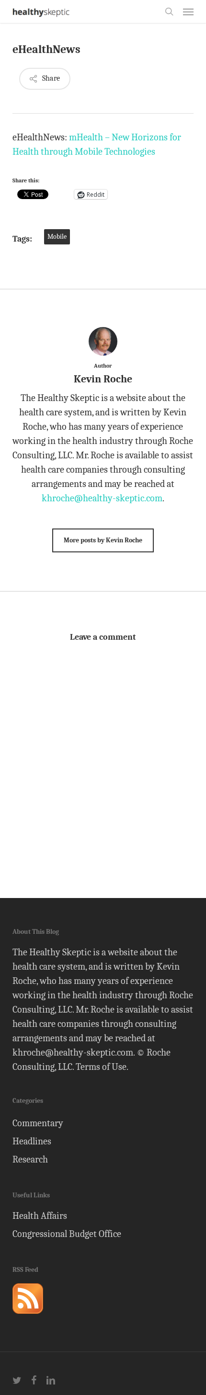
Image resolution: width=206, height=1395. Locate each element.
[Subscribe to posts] (27, 1317)
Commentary (37, 1123)
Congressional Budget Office (66, 1233)
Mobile (57, 236)
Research (30, 1159)
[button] (188, 11)
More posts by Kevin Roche (103, 540)
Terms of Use (101, 1066)
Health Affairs (39, 1215)
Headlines (31, 1141)
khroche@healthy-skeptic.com (102, 498)
